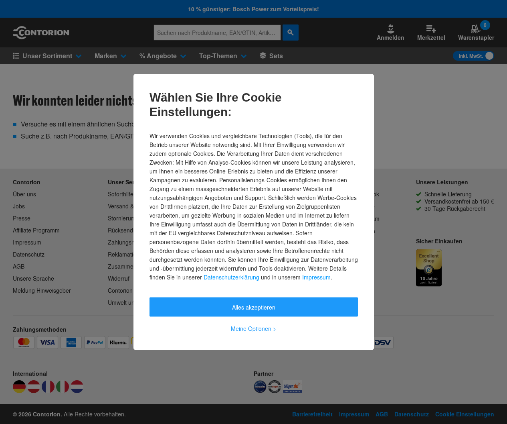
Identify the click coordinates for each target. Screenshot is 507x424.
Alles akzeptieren (253, 307)
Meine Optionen (253, 328)
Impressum (316, 277)
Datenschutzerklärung (231, 277)
